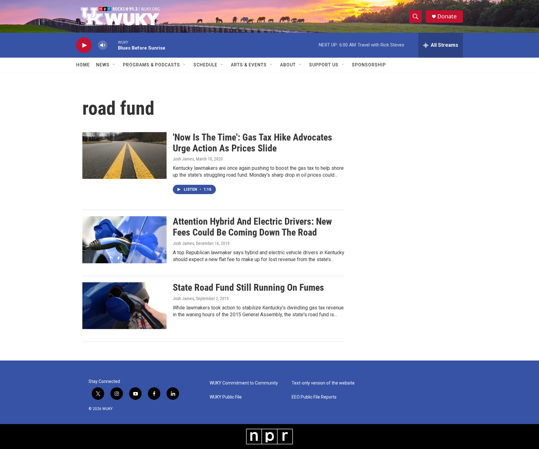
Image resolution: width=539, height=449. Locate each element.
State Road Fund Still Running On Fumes (248, 287)
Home (83, 64)
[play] (84, 45)
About (288, 64)
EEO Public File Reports (314, 397)
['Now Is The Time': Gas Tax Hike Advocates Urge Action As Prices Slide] (124, 155)
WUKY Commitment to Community (244, 383)
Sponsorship (369, 64)
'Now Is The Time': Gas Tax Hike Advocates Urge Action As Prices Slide (252, 143)
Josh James (183, 158)
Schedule (205, 64)
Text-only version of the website (323, 383)
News (102, 64)
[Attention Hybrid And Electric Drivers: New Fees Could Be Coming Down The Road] (124, 239)
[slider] (113, 45)
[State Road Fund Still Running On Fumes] (124, 305)
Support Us (323, 64)
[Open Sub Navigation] (114, 64)
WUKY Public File (226, 397)
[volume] (102, 45)
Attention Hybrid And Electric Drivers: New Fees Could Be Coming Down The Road (252, 227)
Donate (447, 16)
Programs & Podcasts (151, 64)
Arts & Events (249, 64)
